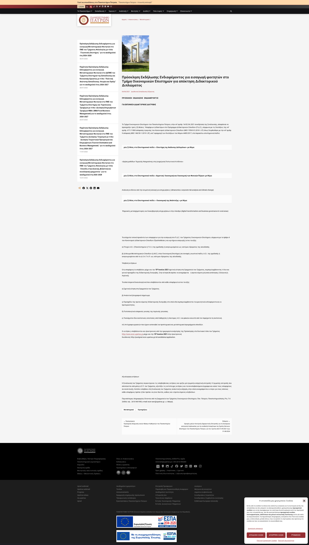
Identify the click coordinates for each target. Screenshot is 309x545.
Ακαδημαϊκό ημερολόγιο (125, 486)
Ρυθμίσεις (296, 535)
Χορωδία (80, 465)
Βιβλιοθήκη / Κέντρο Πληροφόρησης (91, 459)
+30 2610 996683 (179, 462)
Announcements (122, 492)
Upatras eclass (82, 495)
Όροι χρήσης (160, 470)
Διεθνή (146, 11)
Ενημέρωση (171, 11)
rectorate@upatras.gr (163, 462)
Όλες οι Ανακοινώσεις (125, 459)
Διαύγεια (198, 486)
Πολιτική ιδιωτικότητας (286, 540)
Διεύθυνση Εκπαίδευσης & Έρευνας (142, 92)
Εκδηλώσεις (121, 462)
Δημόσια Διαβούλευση (203, 492)
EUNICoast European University (206, 501)
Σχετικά (180, 470)
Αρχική (125, 19)
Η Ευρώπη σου (161, 495)
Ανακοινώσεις (133, 19)
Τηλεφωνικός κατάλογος (126, 498)
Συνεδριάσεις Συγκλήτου (204, 495)
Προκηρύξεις (142, 410)
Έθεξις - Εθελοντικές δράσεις (89, 474)
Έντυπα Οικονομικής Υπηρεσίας (167, 501)
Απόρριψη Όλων (276, 535)
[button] (304, 501)
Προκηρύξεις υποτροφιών (126, 468)
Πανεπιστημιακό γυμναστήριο (88, 462)
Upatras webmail (83, 489)
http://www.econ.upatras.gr (132, 334)
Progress (80, 492)
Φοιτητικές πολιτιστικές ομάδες (90, 471)
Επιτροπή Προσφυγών (163, 486)
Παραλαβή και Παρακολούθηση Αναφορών (171, 489)
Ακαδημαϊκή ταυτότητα (164, 492)
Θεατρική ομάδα (83, 468)
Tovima (119, 489)
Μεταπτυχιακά (145, 19)
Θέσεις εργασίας (123, 465)
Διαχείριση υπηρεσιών (255, 528)
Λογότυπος (171, 470)
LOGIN (81, 7)
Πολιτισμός (157, 11)
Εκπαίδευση (99, 11)
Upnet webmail (82, 486)
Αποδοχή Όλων (256, 535)
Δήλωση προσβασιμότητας (186, 473)
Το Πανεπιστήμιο (83, 11)
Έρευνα (112, 11)
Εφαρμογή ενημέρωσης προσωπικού (130, 495)
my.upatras (81, 498)
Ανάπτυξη (122, 11)
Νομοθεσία (186, 512)
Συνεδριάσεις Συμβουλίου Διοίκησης (208, 498)
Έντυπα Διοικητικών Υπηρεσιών (168, 504)
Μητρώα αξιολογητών (203, 489)
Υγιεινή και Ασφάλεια (163, 498)
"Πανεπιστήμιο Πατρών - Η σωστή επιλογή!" (135, 2)
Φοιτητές (134, 11)
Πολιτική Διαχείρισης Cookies (267, 540)
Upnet (79, 501)
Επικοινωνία (185, 11)
